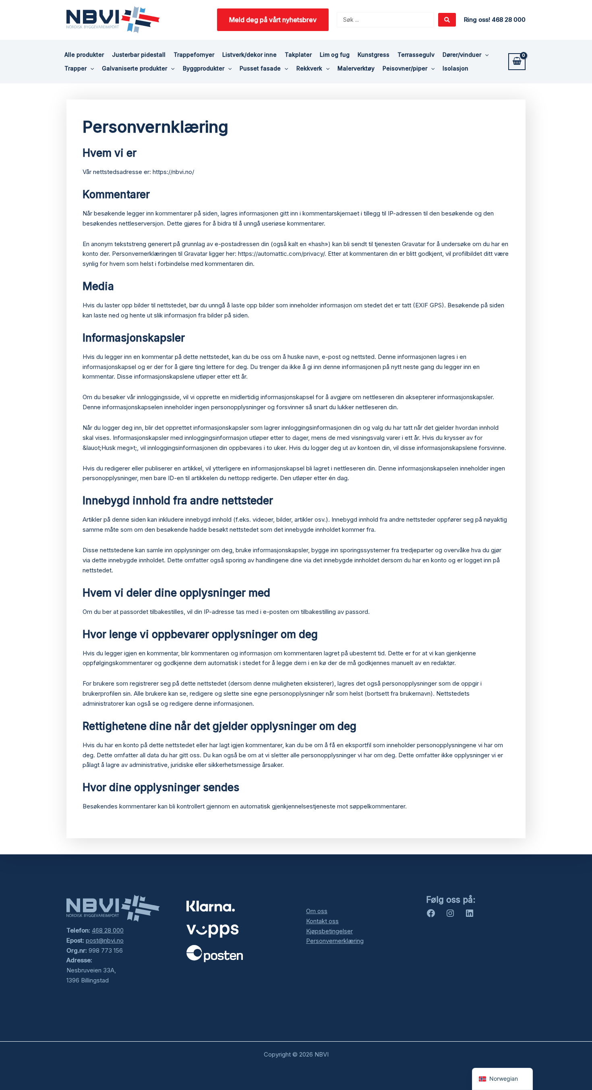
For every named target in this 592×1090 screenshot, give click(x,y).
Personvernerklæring (335, 941)
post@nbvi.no (105, 940)
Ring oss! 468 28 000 (495, 19)
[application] (485, 55)
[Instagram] (450, 916)
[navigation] (502, 1079)
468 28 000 (108, 930)
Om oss (316, 911)
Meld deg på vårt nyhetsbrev (273, 20)
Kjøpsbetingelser (329, 931)
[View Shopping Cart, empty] (517, 61)
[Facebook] (431, 916)
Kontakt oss (322, 921)
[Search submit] (447, 20)
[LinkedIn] (469, 916)
